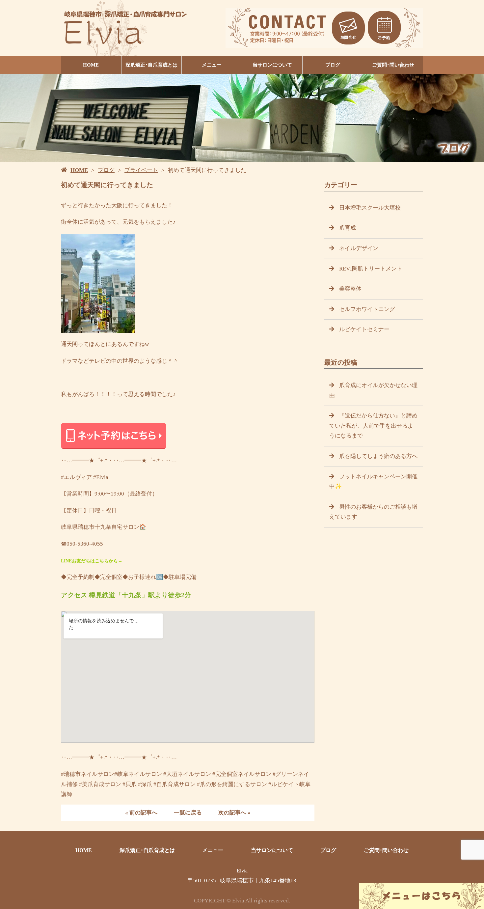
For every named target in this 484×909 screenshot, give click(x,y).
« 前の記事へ (141, 813)
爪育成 (347, 228)
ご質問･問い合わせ (393, 65)
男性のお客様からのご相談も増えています (373, 512)
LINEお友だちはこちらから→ (91, 560)
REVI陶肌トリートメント (370, 269)
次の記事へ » (234, 813)
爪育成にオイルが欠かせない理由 (373, 390)
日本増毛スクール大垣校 (370, 208)
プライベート (141, 170)
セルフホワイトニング (367, 309)
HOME (91, 65)
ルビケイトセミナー (364, 329)
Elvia (242, 870)
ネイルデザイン (358, 248)
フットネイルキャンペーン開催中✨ (373, 481)
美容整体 (350, 289)
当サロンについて (272, 65)
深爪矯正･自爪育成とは (151, 65)
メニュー (212, 65)
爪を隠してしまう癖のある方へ (378, 456)
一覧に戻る (188, 813)
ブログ (332, 65)
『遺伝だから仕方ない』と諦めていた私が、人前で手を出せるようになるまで (373, 425)
